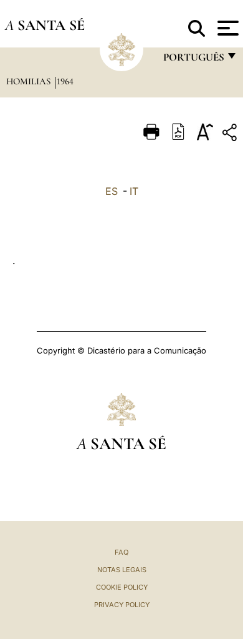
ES (111, 191)
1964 (65, 81)
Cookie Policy (122, 587)
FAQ (121, 552)
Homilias (29, 81)
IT (134, 191)
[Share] (231, 135)
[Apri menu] (226, 28)
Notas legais (121, 569)
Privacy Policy (122, 604)
